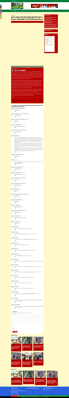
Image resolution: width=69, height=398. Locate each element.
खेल (33, 10)
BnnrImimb (16, 237)
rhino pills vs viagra (17, 221)
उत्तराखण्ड (14, 15)
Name (13, 323)
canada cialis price (16, 201)
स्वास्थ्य (42, 10)
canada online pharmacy (17, 115)
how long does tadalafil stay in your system (25, 250)
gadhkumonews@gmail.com (15, 394)
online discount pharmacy (17, 212)
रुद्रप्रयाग (41, 360)
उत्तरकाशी (12, 15)
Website (13, 328)
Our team (50, 10)
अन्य (12, 360)
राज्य (18, 10)
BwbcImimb (16, 226)
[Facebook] (12, 70)
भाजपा (19, 378)
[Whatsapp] (23, 70)
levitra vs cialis (21, 282)
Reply (15, 111)
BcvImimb (15, 286)
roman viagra (24, 277)
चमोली (55, 378)
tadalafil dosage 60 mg (27, 239)
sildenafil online (16, 190)
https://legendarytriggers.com (18, 163)
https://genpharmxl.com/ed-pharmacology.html (28, 293)
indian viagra (16, 188)
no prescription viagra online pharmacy (28, 266)
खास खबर (30, 10)
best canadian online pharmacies (19, 108)
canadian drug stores (17, 110)
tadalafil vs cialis (25, 288)
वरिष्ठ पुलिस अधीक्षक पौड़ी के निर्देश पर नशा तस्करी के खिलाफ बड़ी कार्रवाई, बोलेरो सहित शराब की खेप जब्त (38, 340)
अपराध (13, 360)
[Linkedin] (17, 70)
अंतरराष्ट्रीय (14, 10)
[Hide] (0, 19)
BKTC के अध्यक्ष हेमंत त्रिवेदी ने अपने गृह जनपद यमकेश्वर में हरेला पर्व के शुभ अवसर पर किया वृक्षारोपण (16, 340)
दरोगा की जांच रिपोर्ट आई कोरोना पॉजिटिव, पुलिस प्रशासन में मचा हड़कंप (19, 100)
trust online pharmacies (17, 124)
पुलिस (37, 360)
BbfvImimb (16, 259)
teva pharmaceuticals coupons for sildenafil (20, 217)
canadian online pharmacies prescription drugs (21, 113)
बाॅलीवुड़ (36, 10)
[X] (14, 70)
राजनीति (12, 345)
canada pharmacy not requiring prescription (20, 119)
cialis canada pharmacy (17, 199)
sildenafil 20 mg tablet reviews (18, 206)
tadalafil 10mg (22, 244)
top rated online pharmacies (18, 154)
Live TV (46, 10)
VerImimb (15, 291)
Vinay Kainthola (25, 349)
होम (11, 10)
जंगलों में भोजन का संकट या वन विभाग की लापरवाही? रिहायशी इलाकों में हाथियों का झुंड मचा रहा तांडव (27, 340)
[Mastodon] (20, 70)
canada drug (16, 179)
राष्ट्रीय (39, 10)
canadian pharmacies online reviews (19, 177)
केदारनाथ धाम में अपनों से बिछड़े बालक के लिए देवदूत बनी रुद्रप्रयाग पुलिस (38, 355)
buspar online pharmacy (23, 228)
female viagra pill (16, 215)
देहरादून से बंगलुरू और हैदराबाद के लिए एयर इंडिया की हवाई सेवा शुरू (35, 100)
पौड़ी (18, 378)
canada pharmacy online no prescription (19, 174)
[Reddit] (15, 70)
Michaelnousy (16, 135)
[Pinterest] (18, 70)
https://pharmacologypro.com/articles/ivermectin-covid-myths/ (34, 306)
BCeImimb (15, 275)
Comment (13, 314)
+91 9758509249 (15, 392)
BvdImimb (15, 280)
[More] (25, 70)
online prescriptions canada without (19, 210)
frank (15, 159)
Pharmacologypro (17, 304)
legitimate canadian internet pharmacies (19, 126)
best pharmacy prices (17, 156)
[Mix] (22, 70)
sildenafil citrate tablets (17, 185)
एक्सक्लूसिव (22, 10)
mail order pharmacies (17, 172)
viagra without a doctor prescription (19, 183)
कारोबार (26, 10)
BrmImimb (15, 253)
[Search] (57, 11)
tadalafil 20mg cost (21, 255)
